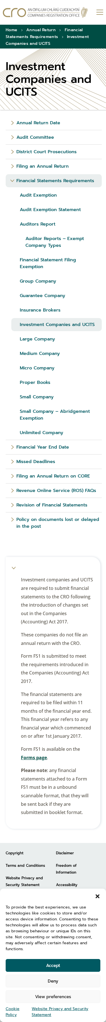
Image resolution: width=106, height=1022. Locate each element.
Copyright (14, 853)
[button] (97, 896)
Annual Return (41, 30)
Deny (53, 981)
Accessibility (66, 885)
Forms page (34, 757)
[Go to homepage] (45, 12)
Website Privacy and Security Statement (60, 1012)
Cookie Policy (13, 1012)
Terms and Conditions (25, 865)
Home (11, 30)
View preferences (53, 997)
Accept (53, 965)
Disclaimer (65, 853)
